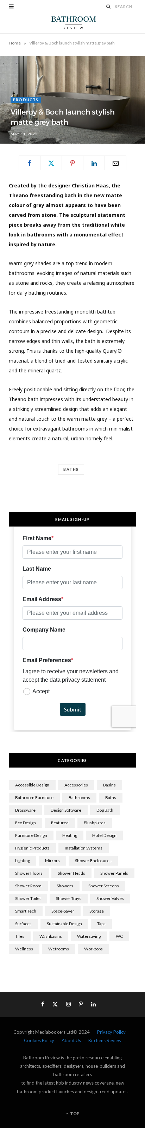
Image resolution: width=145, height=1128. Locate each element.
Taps (101, 923)
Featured (60, 822)
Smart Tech (25, 911)
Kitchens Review (104, 1040)
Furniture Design (31, 835)
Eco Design (25, 822)
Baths (71, 469)
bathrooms (79, 797)
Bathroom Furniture (34, 797)
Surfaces (23, 923)
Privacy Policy (111, 1032)
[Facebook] (29, 163)
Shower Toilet (28, 898)
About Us (71, 1040)
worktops (93, 948)
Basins (109, 784)
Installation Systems (83, 848)
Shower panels (114, 873)
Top (74, 1113)
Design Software (66, 810)
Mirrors (52, 860)
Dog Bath (104, 810)
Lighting (22, 860)
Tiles (19, 936)
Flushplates (95, 822)
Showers (65, 885)
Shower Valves (110, 898)
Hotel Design (104, 835)
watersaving (89, 936)
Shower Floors (29, 873)
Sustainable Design (64, 923)
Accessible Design (32, 784)
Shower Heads (71, 873)
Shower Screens (103, 885)
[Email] (115, 163)
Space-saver (62, 911)
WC (119, 936)
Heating (69, 835)
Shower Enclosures (93, 860)
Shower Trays (68, 898)
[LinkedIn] (94, 163)
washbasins (50, 936)
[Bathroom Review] (72, 23)
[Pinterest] (72, 163)
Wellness (24, 948)
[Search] (108, 6)
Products (26, 99)
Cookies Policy (39, 1040)
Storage (96, 911)
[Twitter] (51, 163)
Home (15, 43)
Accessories (76, 784)
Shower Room (28, 885)
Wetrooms (58, 948)
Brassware (25, 810)
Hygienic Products (32, 848)
